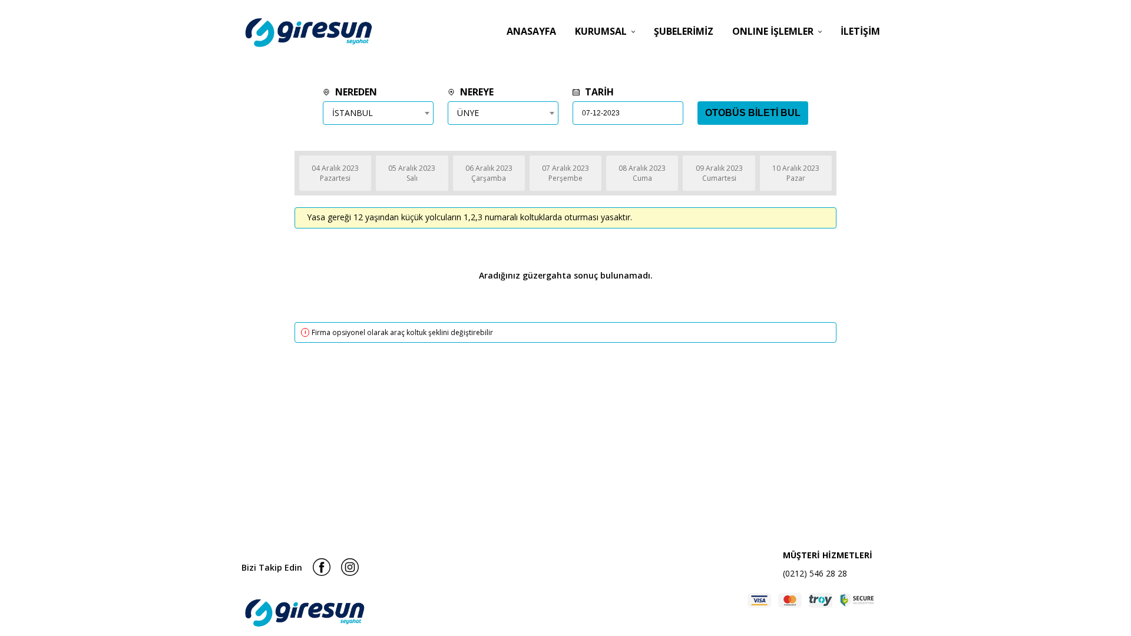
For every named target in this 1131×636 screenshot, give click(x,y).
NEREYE (476, 91)
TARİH (598, 91)
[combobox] (378, 113)
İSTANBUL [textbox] (352, 112)
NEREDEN (355, 91)
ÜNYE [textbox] (468, 112)
